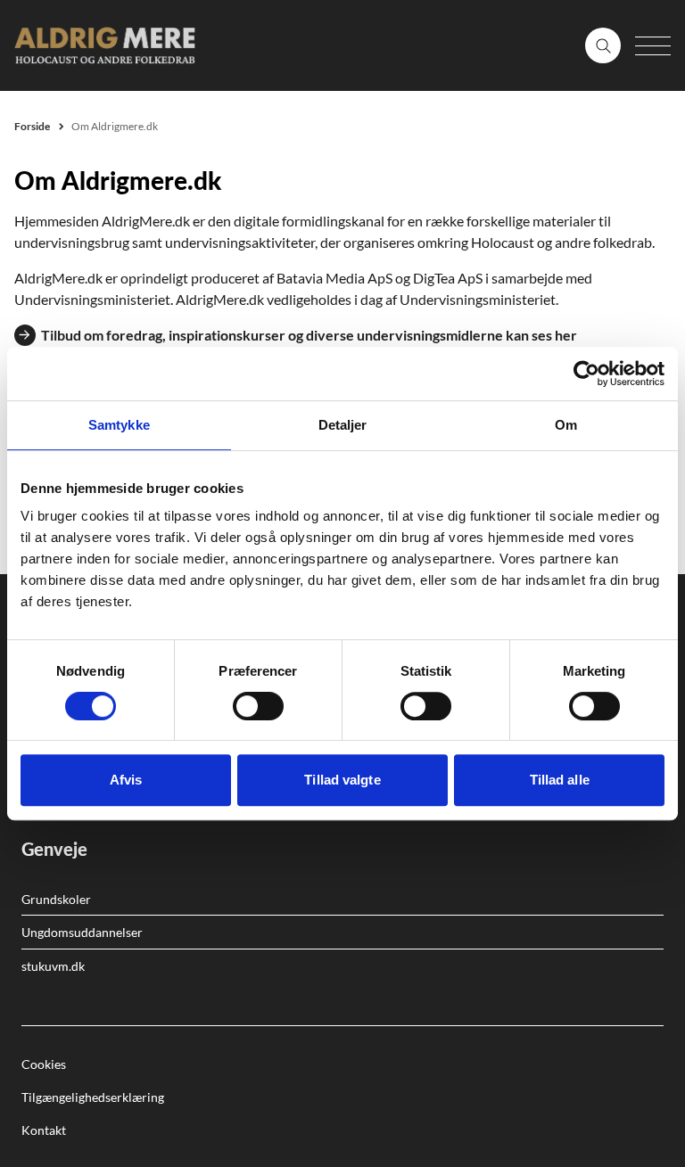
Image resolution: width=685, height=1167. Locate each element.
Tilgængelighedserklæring (92, 1097)
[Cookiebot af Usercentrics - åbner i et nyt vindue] (586, 373)
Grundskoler (56, 899)
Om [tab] (566, 424)
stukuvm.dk (53, 966)
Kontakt (43, 1130)
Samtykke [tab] (119, 424)
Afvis (126, 779)
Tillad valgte (342, 779)
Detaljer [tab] (342, 424)
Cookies (43, 1064)
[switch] (258, 706)
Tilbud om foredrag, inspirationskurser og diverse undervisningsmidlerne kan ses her (309, 334)
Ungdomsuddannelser (82, 932)
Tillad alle (560, 779)
